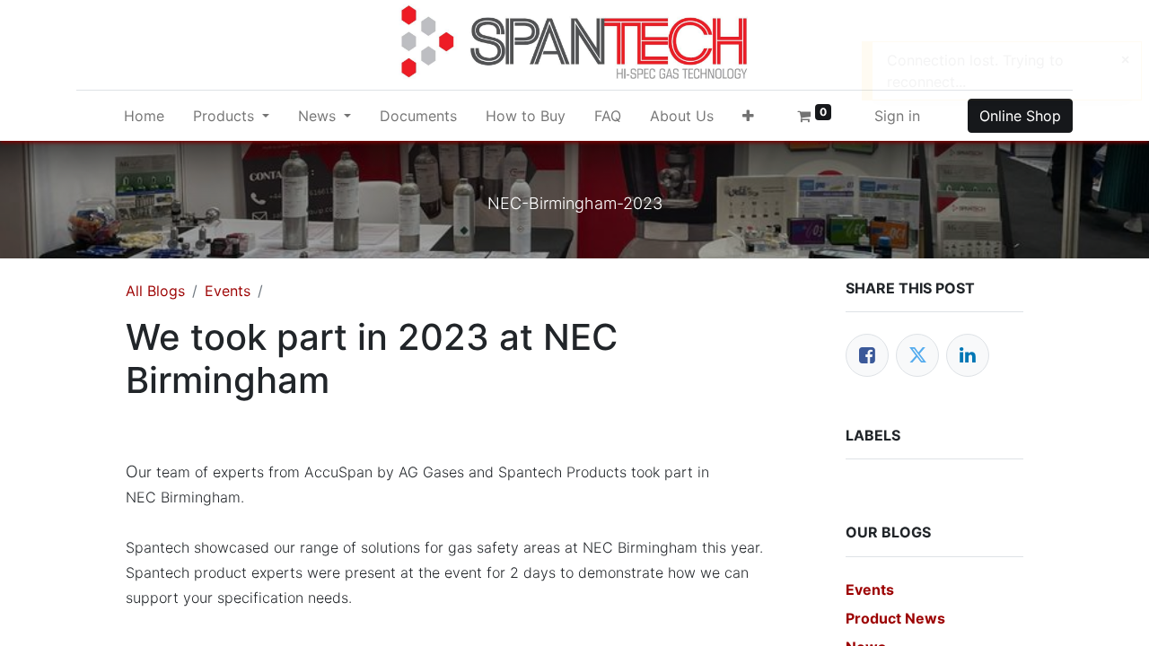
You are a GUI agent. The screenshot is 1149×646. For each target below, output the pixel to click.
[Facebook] (867, 355)
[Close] (1125, 59)
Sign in (897, 116)
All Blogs (155, 291)
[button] (748, 116)
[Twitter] (917, 355)
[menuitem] (144, 116)
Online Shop (1020, 116)
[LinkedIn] (967, 355)
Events (227, 291)
